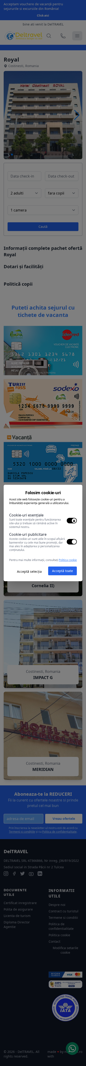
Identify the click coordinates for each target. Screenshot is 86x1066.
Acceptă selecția (29, 571)
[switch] (72, 520)
